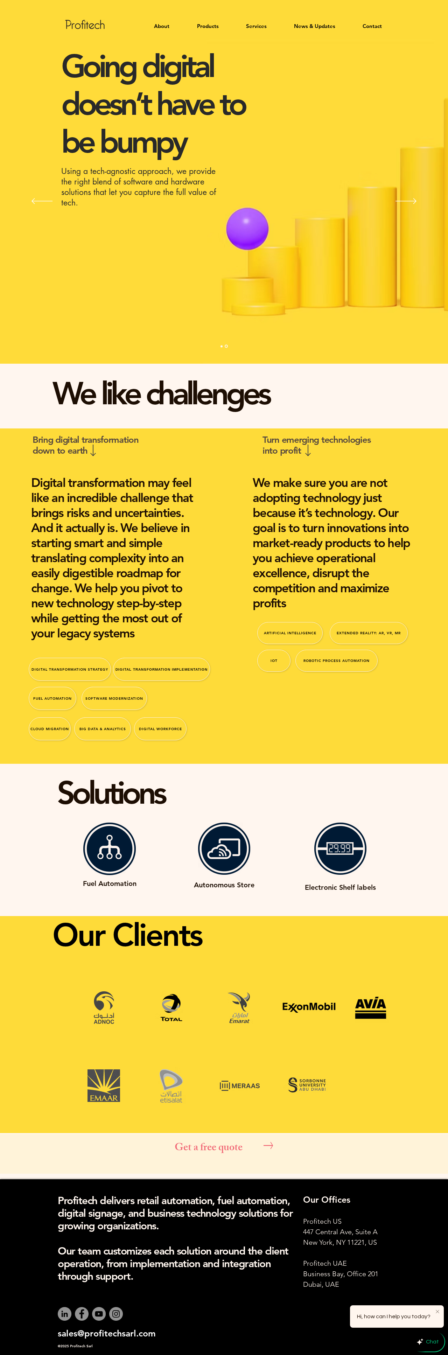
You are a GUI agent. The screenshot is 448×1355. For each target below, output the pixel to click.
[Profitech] (221, 346)
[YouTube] (99, 1314)
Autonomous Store (224, 885)
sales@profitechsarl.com (107, 1333)
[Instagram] (116, 1314)
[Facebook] (82, 1314)
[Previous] (41, 201)
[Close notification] (437, 1312)
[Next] (406, 201)
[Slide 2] (226, 346)
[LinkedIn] (64, 1314)
